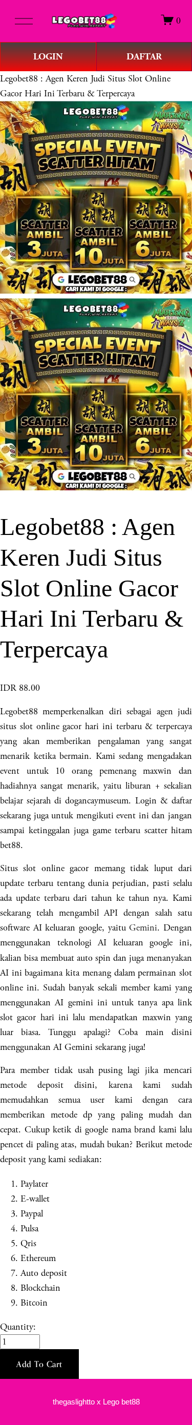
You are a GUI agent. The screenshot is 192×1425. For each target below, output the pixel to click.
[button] (39, 1364)
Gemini (143, 928)
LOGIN (48, 56)
